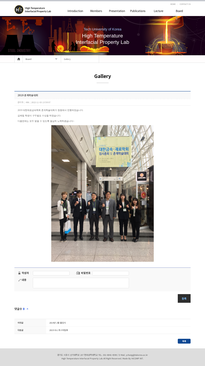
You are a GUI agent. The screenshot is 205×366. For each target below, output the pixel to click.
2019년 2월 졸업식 (57, 322)
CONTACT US (185, 4)
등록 (184, 298)
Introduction (75, 11)
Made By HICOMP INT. (133, 358)
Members (96, 11)
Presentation (117, 11)
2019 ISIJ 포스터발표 (58, 330)
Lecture (158, 11)
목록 (184, 341)
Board (179, 11)
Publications (137, 11)
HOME (173, 4)
